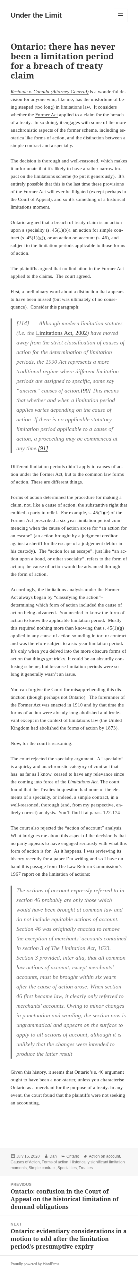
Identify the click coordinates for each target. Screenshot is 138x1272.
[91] (43, 448)
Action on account (104, 1156)
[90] (86, 390)
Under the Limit (36, 15)
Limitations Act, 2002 (61, 333)
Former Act (46, 114)
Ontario (72, 1156)
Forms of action (55, 1162)
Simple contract (42, 1168)
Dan (53, 1156)
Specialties (67, 1168)
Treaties (86, 1168)
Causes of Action (25, 1162)
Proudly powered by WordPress (35, 1264)
